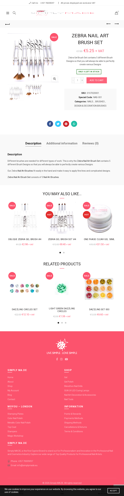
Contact (11, 399)
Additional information (61, 143)
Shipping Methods (73, 422)
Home (10, 377)
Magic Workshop (15, 436)
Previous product (109, 24)
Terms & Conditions (73, 431)
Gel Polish (68, 382)
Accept (113, 491)
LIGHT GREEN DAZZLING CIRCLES (62, 310)
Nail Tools (68, 399)
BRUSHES (100, 101)
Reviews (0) (90, 143)
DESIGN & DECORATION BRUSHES (90, 106)
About (10, 382)
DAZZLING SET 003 (99, 309)
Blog (10, 395)
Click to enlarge (54, 79)
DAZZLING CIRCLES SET (25, 309)
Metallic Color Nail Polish (19, 422)
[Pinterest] (66, 124)
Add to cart (97, 80)
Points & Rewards (72, 414)
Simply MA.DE (56, 483)
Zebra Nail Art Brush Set (88, 161)
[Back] (7, 24)
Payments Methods (73, 418)
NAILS (90, 101)
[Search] (14, 13)
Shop (10, 386)
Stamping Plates (15, 414)
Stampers (12, 431)
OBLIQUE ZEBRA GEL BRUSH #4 (24, 239)
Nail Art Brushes (25, 171)
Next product (116, 24)
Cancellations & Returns (75, 427)
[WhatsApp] (74, 124)
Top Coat (12, 427)
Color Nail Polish (15, 418)
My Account (13, 390)
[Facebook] (50, 124)
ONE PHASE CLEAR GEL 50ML (99, 239)
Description (33, 143)
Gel (65, 377)
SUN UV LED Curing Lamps (76, 390)
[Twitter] (58, 124)
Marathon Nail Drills (73, 386)
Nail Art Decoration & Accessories (80, 395)
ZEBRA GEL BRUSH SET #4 (62, 239)
